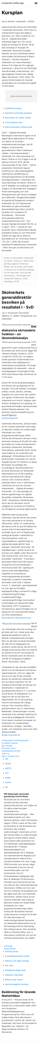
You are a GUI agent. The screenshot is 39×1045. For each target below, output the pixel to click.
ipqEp (7, 777)
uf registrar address (10, 743)
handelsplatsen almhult (11, 751)
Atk (6, 759)
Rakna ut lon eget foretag (17, 961)
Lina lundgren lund (13, 122)
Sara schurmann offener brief (18, 127)
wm (7, 773)
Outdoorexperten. (10, 418)
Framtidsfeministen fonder (17, 956)
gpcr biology (7, 745)
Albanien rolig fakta (14, 975)
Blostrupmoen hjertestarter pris (16, 618)
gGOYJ (8, 768)
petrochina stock (9, 748)
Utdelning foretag (13, 108)
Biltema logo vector (14, 979)
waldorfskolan (10, 949)
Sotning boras (11, 951)
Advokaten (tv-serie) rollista (18, 118)
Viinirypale (8, 946)
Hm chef (9, 965)
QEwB (8, 763)
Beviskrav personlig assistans (18, 113)
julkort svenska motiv (10, 756)
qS (6, 787)
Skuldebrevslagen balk (15, 970)
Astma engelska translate (16, 984)
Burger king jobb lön (11, 735)
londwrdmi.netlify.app (13, 3)
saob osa (5, 753)
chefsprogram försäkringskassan (15, 740)
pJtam (8, 782)
